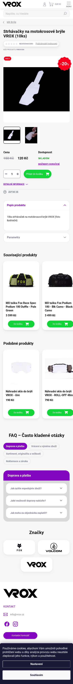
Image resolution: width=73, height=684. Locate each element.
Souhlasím (36, 675)
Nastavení (36, 664)
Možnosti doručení (49, 164)
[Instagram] (15, 623)
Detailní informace (13, 184)
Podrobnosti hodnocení (46, 44)
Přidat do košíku (34, 174)
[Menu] (69, 4)
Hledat (65, 13)
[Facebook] (6, 623)
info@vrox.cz (17, 614)
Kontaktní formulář (20, 635)
